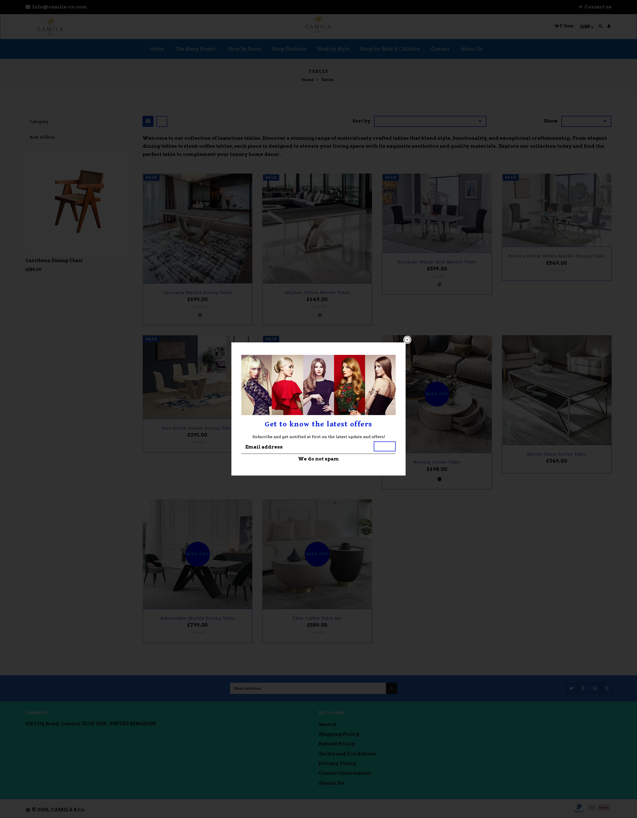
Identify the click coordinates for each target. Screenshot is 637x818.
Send (384, 446)
